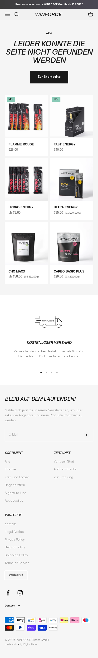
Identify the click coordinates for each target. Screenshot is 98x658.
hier (49, 356)
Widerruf (16, 575)
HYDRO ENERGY (21, 207)
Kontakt (10, 524)
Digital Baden (30, 644)
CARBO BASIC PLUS (69, 271)
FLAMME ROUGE (21, 144)
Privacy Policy (14, 540)
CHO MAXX (17, 271)
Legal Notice (14, 532)
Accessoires (14, 500)
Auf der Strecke (65, 469)
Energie (10, 469)
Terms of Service (17, 563)
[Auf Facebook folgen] (8, 593)
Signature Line (15, 493)
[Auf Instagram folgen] (20, 593)
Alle (7, 461)
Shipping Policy (16, 555)
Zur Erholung (63, 477)
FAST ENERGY (65, 144)
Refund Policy (15, 547)
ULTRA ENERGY (66, 207)
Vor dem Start (64, 461)
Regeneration (15, 485)
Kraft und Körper (17, 477)
